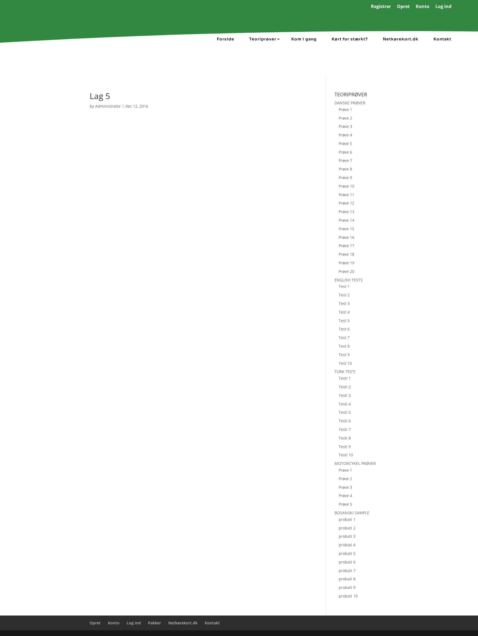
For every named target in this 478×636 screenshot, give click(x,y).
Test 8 (344, 346)
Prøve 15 (346, 228)
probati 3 (347, 536)
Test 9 (344, 354)
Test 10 (345, 363)
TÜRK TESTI (344, 371)
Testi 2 (345, 386)
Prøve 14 (346, 220)
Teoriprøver (262, 39)
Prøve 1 (345, 109)
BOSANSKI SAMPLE (351, 512)
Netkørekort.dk (401, 39)
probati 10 (348, 596)
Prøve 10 (346, 186)
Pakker (154, 622)
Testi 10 (346, 454)
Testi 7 (345, 429)
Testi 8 (345, 438)
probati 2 (347, 528)
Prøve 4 (345, 135)
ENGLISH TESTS (348, 280)
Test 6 (344, 329)
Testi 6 (345, 420)
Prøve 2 (345, 118)
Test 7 (344, 337)
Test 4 (344, 312)
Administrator (108, 106)
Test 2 (344, 295)
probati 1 (347, 519)
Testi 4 (345, 404)
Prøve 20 (346, 271)
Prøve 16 (346, 237)
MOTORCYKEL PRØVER (355, 463)
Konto (422, 6)
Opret (403, 6)
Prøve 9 (345, 177)
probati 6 (347, 562)
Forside (225, 39)
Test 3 (344, 303)
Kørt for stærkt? (350, 39)
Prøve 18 (346, 254)
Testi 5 (345, 412)
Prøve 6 (345, 152)
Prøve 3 (345, 126)
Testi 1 (345, 378)
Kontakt (442, 39)
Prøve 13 (346, 211)
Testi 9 (345, 446)
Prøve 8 (345, 169)
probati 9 (347, 587)
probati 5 (347, 553)
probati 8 (347, 578)
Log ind (443, 6)
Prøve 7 (345, 160)
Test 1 (344, 286)
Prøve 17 (346, 245)
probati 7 (347, 570)
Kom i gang (304, 39)
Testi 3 (345, 395)
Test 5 (344, 320)
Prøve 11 (346, 194)
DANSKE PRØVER (349, 102)
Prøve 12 (346, 203)
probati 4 (347, 544)
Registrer (381, 6)
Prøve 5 (345, 143)
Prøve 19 (346, 262)
